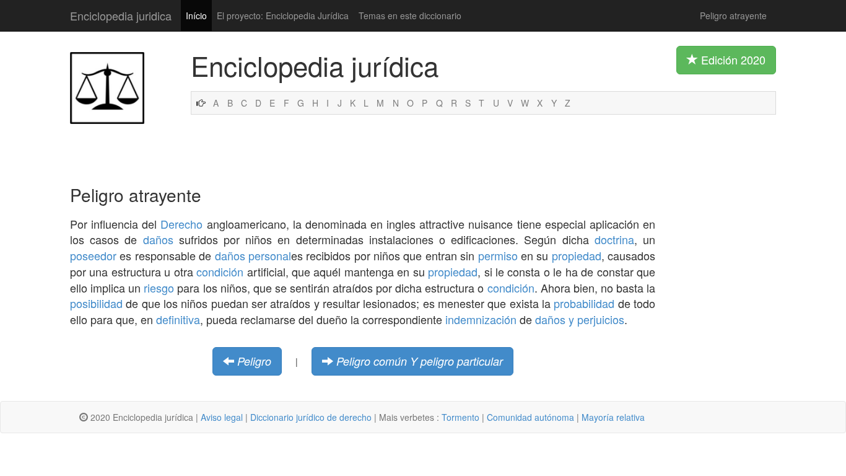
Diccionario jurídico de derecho (311, 417)
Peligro (254, 361)
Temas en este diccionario (410, 15)
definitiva (178, 319)
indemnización (481, 319)
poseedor (93, 255)
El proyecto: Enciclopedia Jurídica (283, 15)
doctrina (614, 239)
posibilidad (96, 303)
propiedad (576, 255)
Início (196, 15)
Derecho (181, 224)
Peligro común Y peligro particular (419, 361)
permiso (498, 255)
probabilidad (584, 303)
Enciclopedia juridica (121, 15)
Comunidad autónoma (530, 417)
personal (269, 255)
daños (158, 239)
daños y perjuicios (579, 319)
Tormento (460, 417)
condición (219, 271)
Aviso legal (222, 417)
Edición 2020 (731, 59)
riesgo (159, 288)
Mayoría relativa (613, 417)
